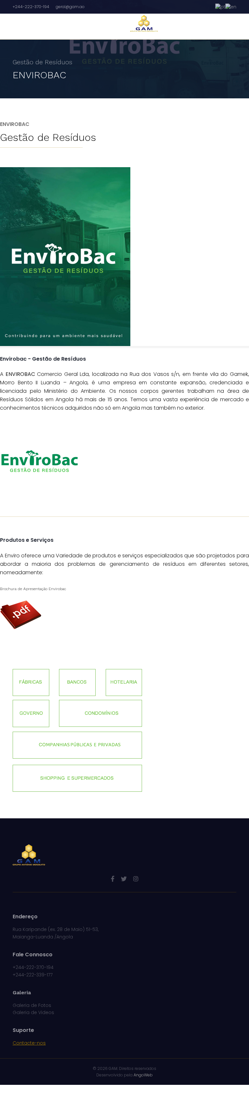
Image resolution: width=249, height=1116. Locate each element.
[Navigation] (31, 27)
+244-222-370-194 (31, 6)
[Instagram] (135, 879)
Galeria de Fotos (32, 1005)
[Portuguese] (220, 6)
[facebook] (112, 879)
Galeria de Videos (33, 1012)
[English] (230, 6)
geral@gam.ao (70, 6)
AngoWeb (143, 1075)
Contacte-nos (29, 1043)
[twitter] (124, 879)
